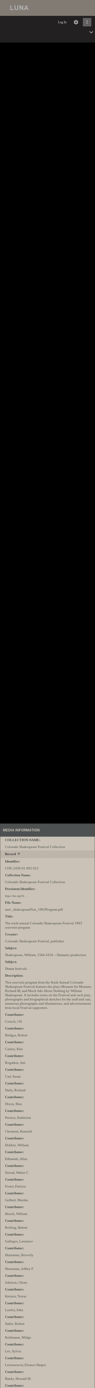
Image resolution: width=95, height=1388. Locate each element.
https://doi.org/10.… (16, 896)
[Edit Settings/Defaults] (76, 22)
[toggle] (19, 854)
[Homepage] (47, 8)
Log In (62, 22)
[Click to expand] (87, 22)
